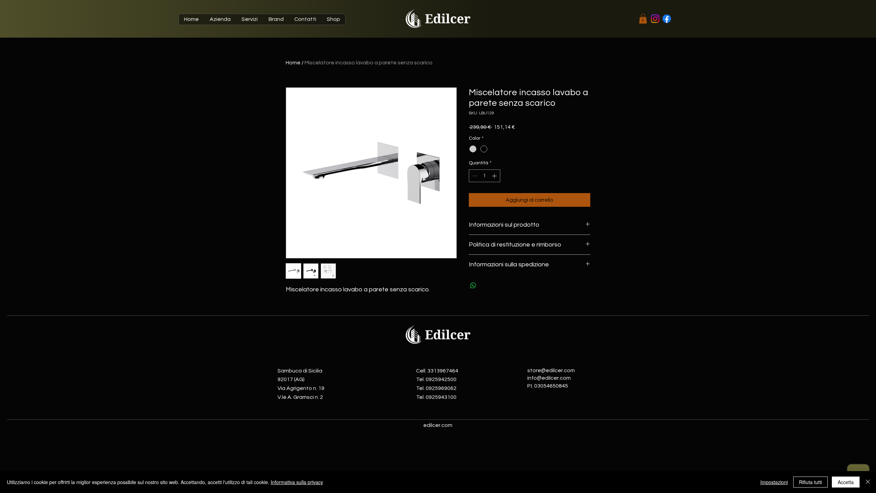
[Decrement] (474, 176)
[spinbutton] (484, 176)
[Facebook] (666, 18)
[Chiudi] (868, 482)
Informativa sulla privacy (297, 482)
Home (293, 62)
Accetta (846, 482)
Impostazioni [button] (774, 482)
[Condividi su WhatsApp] (473, 285)
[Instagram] (655, 18)
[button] (643, 19)
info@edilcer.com (549, 378)
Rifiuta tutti (810, 482)
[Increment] (495, 176)
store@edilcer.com (551, 370)
